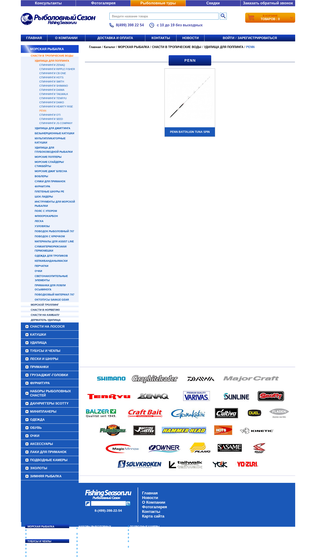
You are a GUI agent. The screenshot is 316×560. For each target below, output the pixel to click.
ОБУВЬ (36, 427)
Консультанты (48, 3)
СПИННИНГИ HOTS (51, 77)
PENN (42, 110)
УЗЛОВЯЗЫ (42, 226)
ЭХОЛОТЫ (38, 468)
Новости (190, 38)
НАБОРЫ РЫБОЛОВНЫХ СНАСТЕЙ (50, 393)
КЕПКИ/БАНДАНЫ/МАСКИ (51, 260)
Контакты (161, 38)
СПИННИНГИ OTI (50, 114)
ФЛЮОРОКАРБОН (46, 216)
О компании (66, 38)
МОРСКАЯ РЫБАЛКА (47, 49)
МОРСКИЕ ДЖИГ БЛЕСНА (51, 171)
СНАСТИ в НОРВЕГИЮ (45, 309)
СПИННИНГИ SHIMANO (53, 85)
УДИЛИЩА (38, 342)
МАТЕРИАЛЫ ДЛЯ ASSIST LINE (54, 241)
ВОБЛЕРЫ (41, 176)
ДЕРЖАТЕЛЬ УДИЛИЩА (46, 320)
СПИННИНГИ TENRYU (53, 98)
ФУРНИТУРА (42, 186)
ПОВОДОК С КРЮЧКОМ (50, 236)
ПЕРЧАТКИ (41, 266)
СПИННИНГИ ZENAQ (52, 65)
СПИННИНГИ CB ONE (52, 73)
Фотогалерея (103, 3)
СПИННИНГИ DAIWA (51, 89)
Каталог (109, 47)
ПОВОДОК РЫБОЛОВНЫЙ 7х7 (54, 231)
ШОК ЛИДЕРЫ (44, 196)
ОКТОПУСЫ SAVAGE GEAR (52, 299)
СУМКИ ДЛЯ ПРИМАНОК (50, 181)
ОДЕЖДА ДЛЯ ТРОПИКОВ (51, 255)
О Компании (153, 502)
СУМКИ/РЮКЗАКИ (141, 537)
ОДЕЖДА (37, 419)
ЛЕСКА (39, 221)
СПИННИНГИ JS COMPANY (55, 123)
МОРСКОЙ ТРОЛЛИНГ (45, 304)
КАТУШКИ (38, 334)
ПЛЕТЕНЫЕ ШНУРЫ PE (49, 191)
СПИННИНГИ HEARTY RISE (56, 106)
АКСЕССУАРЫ (41, 444)
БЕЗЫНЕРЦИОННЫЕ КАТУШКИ (54, 133)
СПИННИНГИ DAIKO (51, 102)
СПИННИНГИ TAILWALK (53, 94)
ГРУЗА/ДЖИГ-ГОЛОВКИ (49, 375)
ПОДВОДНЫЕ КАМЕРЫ (49, 460)
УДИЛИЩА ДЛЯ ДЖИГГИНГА (52, 128)
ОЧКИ (38, 271)
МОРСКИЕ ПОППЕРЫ (48, 156)
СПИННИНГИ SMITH (51, 81)
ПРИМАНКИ (39, 367)
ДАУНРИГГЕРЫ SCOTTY (49, 403)
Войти (228, 38)
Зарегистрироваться (257, 38)
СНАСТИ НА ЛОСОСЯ (47, 326)
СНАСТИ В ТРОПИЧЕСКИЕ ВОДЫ (52, 55)
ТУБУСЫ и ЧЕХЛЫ (45, 351)
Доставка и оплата (115, 38)
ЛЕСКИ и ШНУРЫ (44, 359)
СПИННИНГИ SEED (51, 119)
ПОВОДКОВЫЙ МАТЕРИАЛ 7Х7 (54, 294)
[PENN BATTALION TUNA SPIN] (190, 97)
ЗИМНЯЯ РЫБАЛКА (46, 476)
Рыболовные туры (158, 3)
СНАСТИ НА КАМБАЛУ (45, 314)
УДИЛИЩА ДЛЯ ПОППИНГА (52, 60)
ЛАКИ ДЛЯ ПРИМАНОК (48, 452)
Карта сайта (153, 516)
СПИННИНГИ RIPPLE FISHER (57, 69)
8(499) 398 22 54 (130, 25)
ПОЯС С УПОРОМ (46, 211)
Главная (34, 38)
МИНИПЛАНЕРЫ (43, 411)
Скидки (213, 3)
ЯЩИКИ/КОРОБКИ (141, 541)
